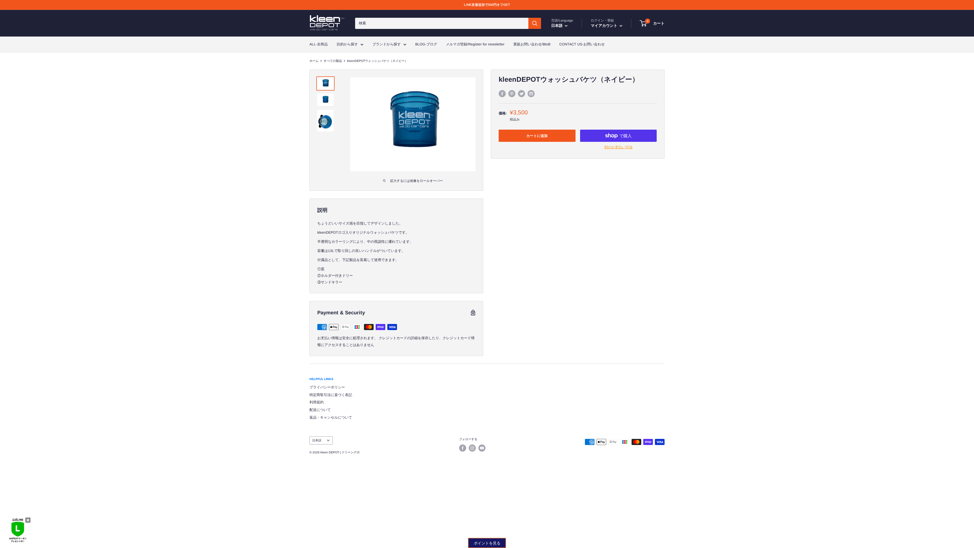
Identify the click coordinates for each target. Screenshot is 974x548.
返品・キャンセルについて (330, 417)
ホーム (314, 61)
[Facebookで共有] (502, 93)
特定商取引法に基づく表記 (330, 395)
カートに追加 (537, 136)
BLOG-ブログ (426, 44)
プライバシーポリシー (327, 387)
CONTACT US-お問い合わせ (582, 44)
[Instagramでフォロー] (472, 448)
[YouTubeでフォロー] (481, 448)
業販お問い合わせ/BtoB (531, 44)
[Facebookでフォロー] (462, 448)
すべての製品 (333, 61)
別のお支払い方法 (618, 147)
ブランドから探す (386, 44)
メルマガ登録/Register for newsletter (475, 44)
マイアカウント (604, 25)
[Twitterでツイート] (521, 93)
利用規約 (316, 402)
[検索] (534, 23)
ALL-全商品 (318, 44)
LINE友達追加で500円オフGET (487, 5)
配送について (320, 410)
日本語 (316, 440)
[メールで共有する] (531, 93)
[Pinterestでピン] (511, 93)
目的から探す (347, 44)
